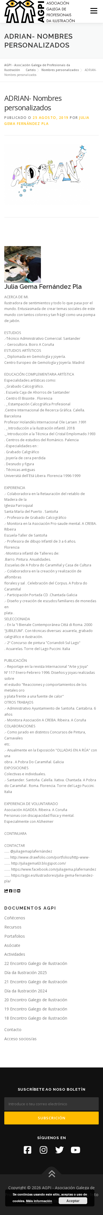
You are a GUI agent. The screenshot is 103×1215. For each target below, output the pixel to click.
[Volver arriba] (51, 1174)
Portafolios (14, 936)
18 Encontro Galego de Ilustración (35, 1018)
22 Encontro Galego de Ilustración (35, 963)
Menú (93, 10)
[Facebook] (27, 1150)
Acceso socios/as (20, 1038)
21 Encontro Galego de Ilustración (35, 981)
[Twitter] (59, 1150)
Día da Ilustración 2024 (25, 991)
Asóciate (12, 945)
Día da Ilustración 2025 (25, 972)
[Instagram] (43, 1150)
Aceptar (73, 1200)
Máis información (39, 1201)
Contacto (12, 1029)
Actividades (14, 954)
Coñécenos (14, 917)
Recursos (12, 927)
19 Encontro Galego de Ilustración (35, 1009)
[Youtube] (75, 1150)
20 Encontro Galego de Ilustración (35, 999)
